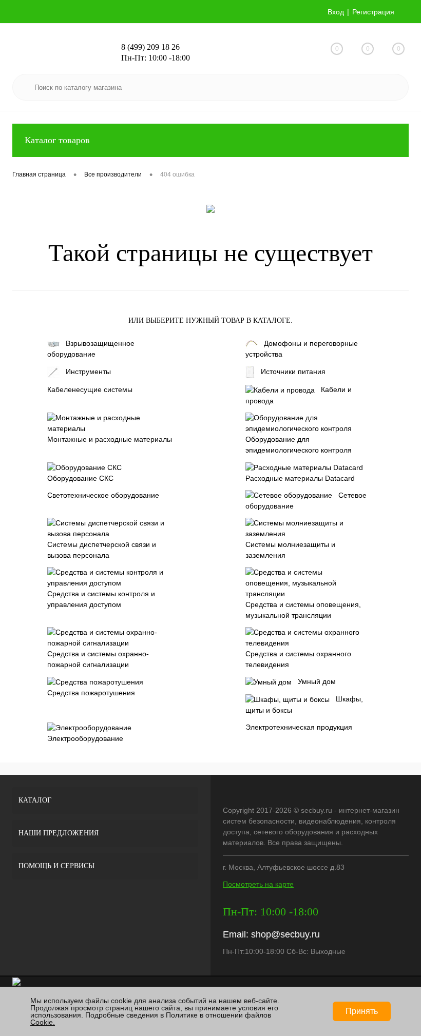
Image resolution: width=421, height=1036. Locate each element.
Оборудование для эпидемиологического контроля (298, 444)
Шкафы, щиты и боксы (304, 704)
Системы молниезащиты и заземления (290, 549)
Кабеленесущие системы (89, 389)
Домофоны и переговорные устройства (301, 348)
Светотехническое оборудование (103, 495)
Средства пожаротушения (91, 693)
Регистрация (373, 12)
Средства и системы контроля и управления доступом (101, 599)
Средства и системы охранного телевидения (298, 659)
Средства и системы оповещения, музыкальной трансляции (303, 609)
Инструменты (88, 371)
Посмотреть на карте (258, 884)
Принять (362, 1011)
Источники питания (293, 371)
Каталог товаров (57, 140)
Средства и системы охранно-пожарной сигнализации (98, 659)
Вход (336, 12)
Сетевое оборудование (306, 501)
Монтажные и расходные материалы (109, 439)
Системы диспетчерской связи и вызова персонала (101, 549)
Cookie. (42, 1022)
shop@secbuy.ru (285, 934)
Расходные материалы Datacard (300, 478)
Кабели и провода (298, 395)
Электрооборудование (85, 738)
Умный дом (317, 681)
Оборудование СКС (80, 478)
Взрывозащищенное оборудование (91, 348)
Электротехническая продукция (298, 727)
